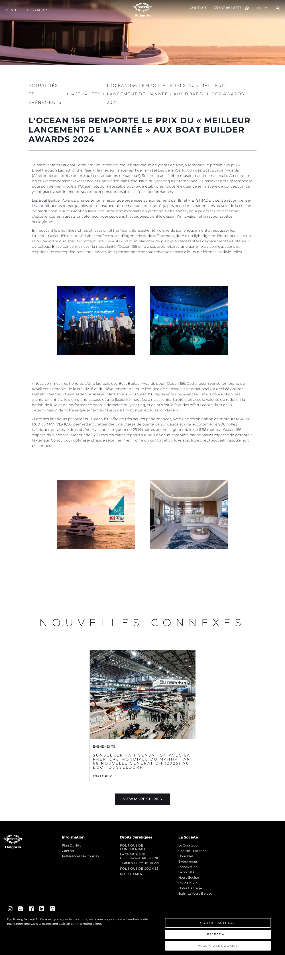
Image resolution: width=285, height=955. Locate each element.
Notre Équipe (188, 877)
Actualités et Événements (44, 94)
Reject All (218, 934)
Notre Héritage (190, 888)
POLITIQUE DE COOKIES (139, 869)
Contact (198, 8)
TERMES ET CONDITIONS (139, 863)
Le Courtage (187, 845)
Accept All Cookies (218, 945)
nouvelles (185, 856)
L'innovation (187, 867)
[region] (142, 934)
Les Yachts (37, 10)
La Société (186, 872)
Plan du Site (71, 845)
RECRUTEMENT (132, 874)
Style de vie (187, 883)
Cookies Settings (218, 922)
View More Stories (142, 799)
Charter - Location (192, 851)
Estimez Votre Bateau (195, 894)
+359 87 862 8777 (227, 8)
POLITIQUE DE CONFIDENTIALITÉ (134, 847)
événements (188, 861)
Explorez (102, 776)
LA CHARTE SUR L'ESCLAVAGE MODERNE (139, 856)
